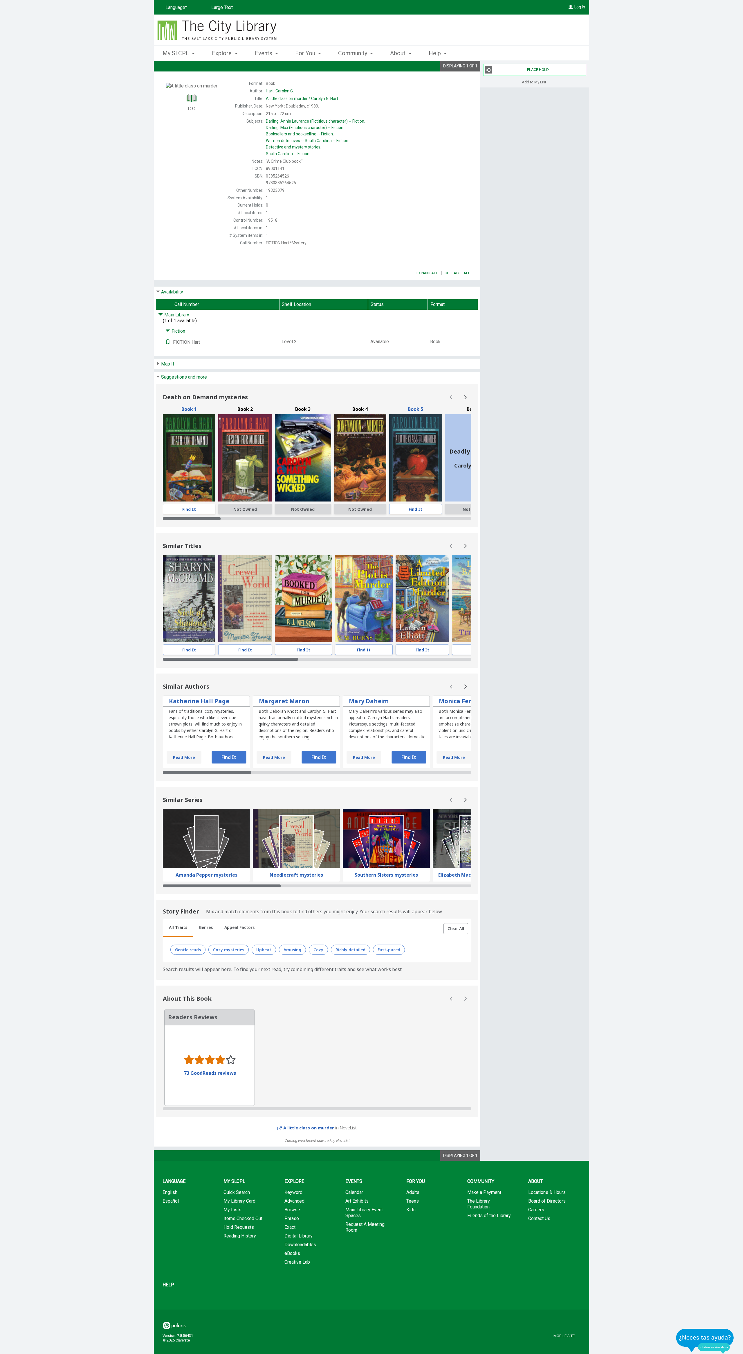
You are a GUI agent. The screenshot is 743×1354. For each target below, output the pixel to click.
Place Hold (538, 69)
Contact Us (539, 1218)
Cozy (318, 949)
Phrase (291, 1218)
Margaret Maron (284, 701)
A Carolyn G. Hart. (302, 98)
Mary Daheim (369, 701)
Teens (412, 1201)
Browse (292, 1209)
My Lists (232, 1209)
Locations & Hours (547, 1192)
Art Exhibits (357, 1201)
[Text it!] (167, 342)
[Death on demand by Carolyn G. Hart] (189, 458)
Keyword (293, 1192)
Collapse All (457, 273)
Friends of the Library (489, 1215)
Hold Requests (238, 1227)
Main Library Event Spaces (364, 1212)
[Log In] (571, 7)
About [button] (398, 53)
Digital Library (298, 1236)
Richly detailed (350, 949)
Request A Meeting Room (365, 1227)
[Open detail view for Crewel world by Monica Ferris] (245, 598)
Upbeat (263, 949)
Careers (536, 1209)
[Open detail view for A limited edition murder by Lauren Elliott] (422, 598)
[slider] (317, 518)
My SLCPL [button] (176, 53)
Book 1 (189, 409)
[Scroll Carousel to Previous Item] (451, 397)
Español (171, 1201)
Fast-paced (389, 949)
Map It (167, 364)
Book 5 (415, 409)
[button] (455, 928)
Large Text (222, 7)
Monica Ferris (459, 701)
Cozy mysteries (228, 949)
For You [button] (306, 53)
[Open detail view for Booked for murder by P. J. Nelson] (303, 598)
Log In (579, 7)
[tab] (178, 928)
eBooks (292, 1253)
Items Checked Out (242, 1218)
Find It (189, 509)
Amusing (292, 949)
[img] (245, 458)
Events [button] (264, 53)
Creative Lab (297, 1262)
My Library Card (239, 1201)
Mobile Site (564, 1336)
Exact (289, 1227)
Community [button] (353, 53)
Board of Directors (547, 1201)
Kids (411, 1209)
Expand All (427, 273)
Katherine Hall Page (199, 701)
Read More (184, 757)
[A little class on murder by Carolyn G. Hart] (415, 458)
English (170, 1192)
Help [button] (435, 53)
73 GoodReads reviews (210, 1073)
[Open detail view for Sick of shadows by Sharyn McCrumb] (189, 598)
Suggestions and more (184, 377)
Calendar (354, 1192)
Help (168, 1284)
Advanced (294, 1201)
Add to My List (534, 82)
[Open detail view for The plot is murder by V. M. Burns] (364, 598)
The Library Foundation (478, 1204)
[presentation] (189, 458)
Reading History (239, 1236)
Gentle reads (188, 949)
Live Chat (705, 1341)
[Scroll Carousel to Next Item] (465, 397)
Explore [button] (222, 53)
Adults (412, 1192)
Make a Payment (484, 1192)
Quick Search (236, 1192)
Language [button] (174, 1181)
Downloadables (300, 1244)
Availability (172, 292)
